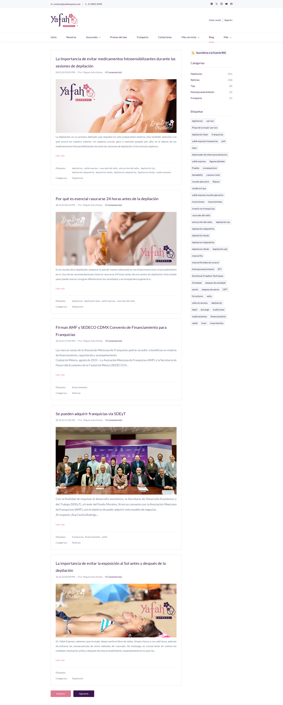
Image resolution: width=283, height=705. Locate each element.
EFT (220, 269)
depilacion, (78, 168)
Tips (193, 85)
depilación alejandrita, (84, 172)
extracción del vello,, (130, 168)
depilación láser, (93, 300)
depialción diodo (200, 235)
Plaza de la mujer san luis (204, 127)
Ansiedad (197, 282)
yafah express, (91, 168)
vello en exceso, (200, 302)
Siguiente (83, 693)
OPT (225, 289)
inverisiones (198, 201)
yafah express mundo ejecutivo (207, 195)
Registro (228, 20)
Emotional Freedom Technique (207, 275)
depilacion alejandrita (203, 242)
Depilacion (77, 178)
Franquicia (196, 98)
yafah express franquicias (205, 141)
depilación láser (200, 134)
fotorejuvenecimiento (203, 269)
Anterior (60, 693)
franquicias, (78, 536)
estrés (195, 289)
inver (204, 323)
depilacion (197, 120)
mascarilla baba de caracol (205, 262)
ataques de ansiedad (215, 282)
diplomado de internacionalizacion (209, 154)
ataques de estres (210, 289)
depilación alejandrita (203, 228)
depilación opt (220, 249)
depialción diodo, (105, 172)
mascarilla (197, 255)
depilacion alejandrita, (126, 172)
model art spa (199, 188)
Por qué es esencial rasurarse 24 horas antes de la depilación (107, 198)
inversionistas (215, 201)
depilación (216, 302)
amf (223, 141)
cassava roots (213, 174)
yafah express (199, 161)
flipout (216, 181)
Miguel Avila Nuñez (93, 72)
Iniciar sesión (215, 20)
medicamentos (163, 172)
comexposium (210, 168)
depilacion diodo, (147, 172)
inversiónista (216, 323)
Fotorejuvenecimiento (202, 91)
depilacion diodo (200, 249)
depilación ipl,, (149, 168)
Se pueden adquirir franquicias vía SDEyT (91, 413)
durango (205, 309)
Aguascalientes (217, 161)
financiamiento (79, 387)
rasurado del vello (126, 300)
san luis (210, 120)
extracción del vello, (202, 222)
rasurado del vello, (109, 168)
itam (194, 147)
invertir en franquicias (203, 208)
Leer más (60, 155)
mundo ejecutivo (200, 181)
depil (194, 309)
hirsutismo (197, 296)
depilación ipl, (223, 222)
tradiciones (218, 309)
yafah (104, 536)
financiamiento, (93, 536)
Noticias (76, 393)
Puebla (195, 168)
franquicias (217, 134)
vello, (209, 296)
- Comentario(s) (113, 72)
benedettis (197, 174)
